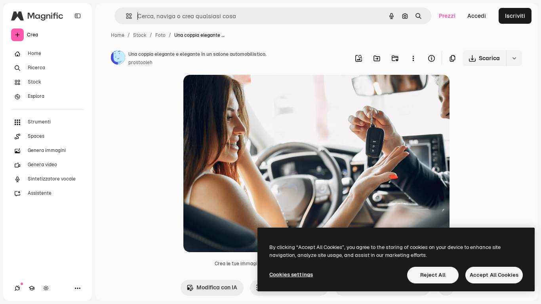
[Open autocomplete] (126, 16)
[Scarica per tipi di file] (514, 58)
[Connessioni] (17, 288)
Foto (160, 35)
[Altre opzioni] (413, 58)
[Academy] (31, 288)
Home (117, 35)
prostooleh (140, 62)
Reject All (433, 275)
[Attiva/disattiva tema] (46, 288)
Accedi (476, 15)
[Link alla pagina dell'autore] (118, 58)
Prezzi (447, 15)
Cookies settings (291, 274)
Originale (235, 90)
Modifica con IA (216, 287)
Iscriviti (515, 15)
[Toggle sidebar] (77, 16)
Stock (140, 35)
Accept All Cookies (494, 275)
